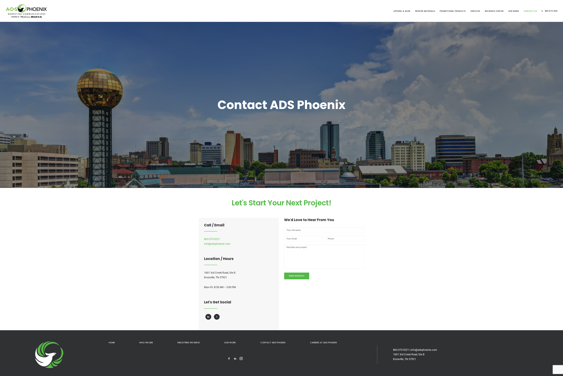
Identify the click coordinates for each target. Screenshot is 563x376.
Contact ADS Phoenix (272, 342)
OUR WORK (513, 11)
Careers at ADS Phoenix (323, 342)
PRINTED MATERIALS (425, 11)
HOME (112, 342)
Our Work (230, 342)
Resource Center (494, 11)
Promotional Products (453, 11)
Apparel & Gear (402, 11)
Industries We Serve (189, 342)
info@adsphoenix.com (217, 243)
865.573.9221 (551, 11)
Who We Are (146, 342)
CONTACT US (530, 11)
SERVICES (475, 11)
